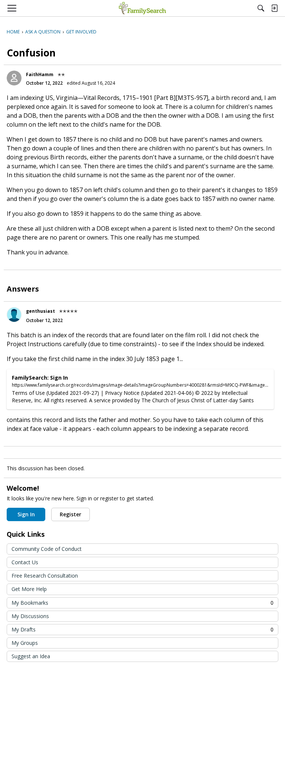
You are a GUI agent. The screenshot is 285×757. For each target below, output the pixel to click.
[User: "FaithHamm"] (14, 78)
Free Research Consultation (45, 575)
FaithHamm (39, 74)
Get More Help (29, 588)
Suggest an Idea (31, 656)
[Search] (261, 8)
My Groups (25, 642)
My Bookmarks (142, 602)
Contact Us (25, 562)
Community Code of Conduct (47, 548)
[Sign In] (274, 8)
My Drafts (142, 629)
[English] (142, 8)
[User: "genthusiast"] (14, 314)
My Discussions (30, 616)
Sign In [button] (26, 514)
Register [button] (70, 514)
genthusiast (40, 311)
